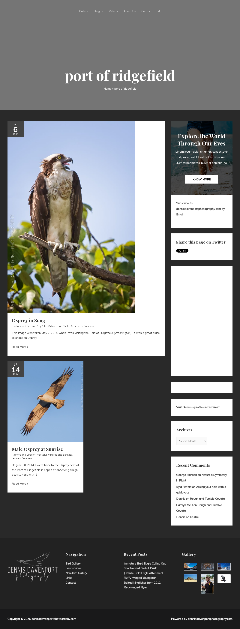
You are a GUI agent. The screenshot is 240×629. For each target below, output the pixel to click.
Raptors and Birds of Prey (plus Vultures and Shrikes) (42, 326)
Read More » (20, 347)
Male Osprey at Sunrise (37, 449)
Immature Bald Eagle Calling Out (145, 563)
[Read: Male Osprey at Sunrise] (45, 401)
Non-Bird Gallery (76, 573)
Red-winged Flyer (135, 587)
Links (69, 578)
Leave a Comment (84, 326)
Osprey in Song (28, 320)
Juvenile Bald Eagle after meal (143, 573)
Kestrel (194, 517)
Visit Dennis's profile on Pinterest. (198, 407)
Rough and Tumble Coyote (207, 498)
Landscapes (74, 568)
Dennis (180, 498)
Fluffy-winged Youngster (140, 578)
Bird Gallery (73, 563)
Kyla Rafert (183, 487)
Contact (71, 582)
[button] (159, 11)
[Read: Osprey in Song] (71, 216)
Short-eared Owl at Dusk (140, 568)
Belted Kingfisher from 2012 (142, 582)
